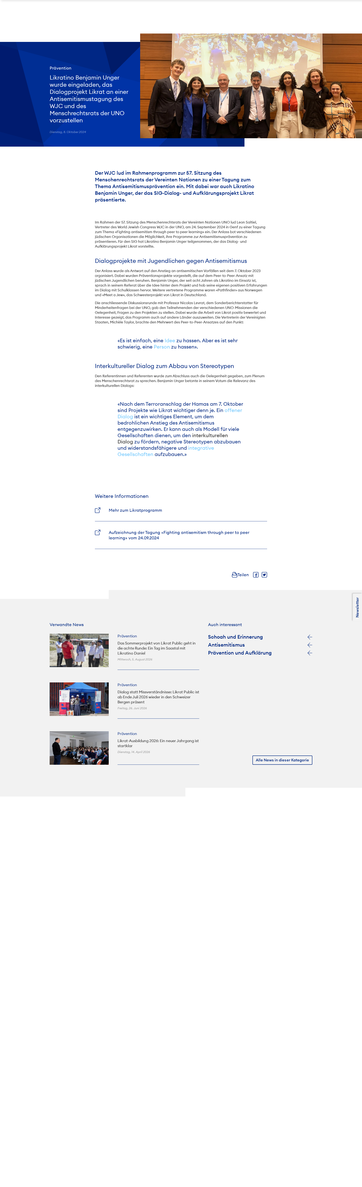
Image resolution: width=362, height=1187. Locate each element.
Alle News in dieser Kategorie (282, 760)
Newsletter (357, 607)
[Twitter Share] (264, 574)
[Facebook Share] (256, 574)
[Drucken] (234, 574)
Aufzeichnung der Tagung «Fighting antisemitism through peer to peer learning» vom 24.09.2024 (179, 535)
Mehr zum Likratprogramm (135, 510)
